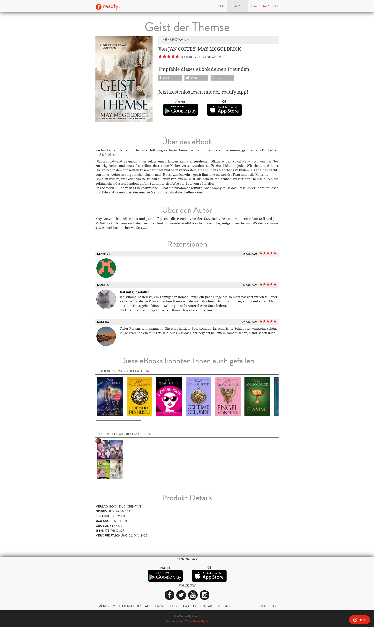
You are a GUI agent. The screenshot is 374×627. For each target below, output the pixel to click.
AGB (148, 606)
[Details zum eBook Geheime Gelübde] (198, 396)
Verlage (224, 606)
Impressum (106, 606)
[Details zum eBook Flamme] (257, 396)
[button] (237, 6)
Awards (189, 606)
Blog (174, 606)
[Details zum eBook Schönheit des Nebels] (139, 396)
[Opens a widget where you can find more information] (359, 620)
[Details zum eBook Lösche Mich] (169, 396)
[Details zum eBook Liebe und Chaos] (110, 396)
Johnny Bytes (199, 620)
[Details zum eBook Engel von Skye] (228, 396)
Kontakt (207, 606)
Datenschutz (130, 606)
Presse (160, 606)
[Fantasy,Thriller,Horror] (110, 459)
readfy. (111, 6)
